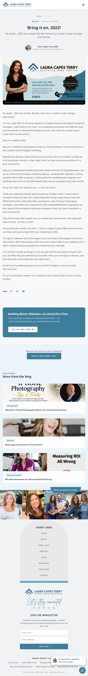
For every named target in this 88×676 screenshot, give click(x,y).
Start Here (44, 569)
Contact (44, 575)
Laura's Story (13, 662)
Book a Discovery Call (44, 356)
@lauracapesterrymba (66, 490)
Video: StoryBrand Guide (45, 666)
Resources (44, 563)
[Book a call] (54, 608)
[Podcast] (49, 608)
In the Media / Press (29, 662)
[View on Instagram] (11, 504)
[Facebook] (34, 608)
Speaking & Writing (47, 662)
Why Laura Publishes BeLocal (21, 666)
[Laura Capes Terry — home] (17, 5)
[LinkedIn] (44, 608)
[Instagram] (39, 608)
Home (44, 533)
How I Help (44, 545)
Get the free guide (21, 329)
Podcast (44, 551)
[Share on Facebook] (11, 291)
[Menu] (83, 4)
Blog (39, 16)
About (44, 539)
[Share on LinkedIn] (17, 291)
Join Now (44, 646)
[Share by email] (23, 291)
